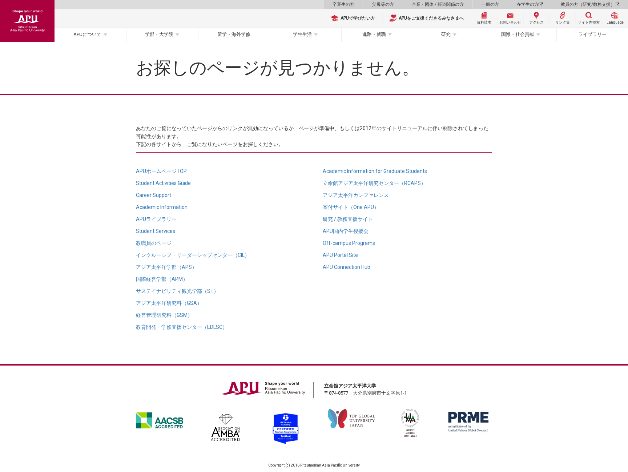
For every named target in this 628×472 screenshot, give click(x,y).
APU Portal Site (340, 255)
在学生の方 (528, 4)
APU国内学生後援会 (346, 231)
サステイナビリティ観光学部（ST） (177, 291)
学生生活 (302, 34)
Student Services (155, 231)
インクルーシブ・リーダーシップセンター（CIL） (193, 255)
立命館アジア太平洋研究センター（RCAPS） (374, 183)
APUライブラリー (156, 219)
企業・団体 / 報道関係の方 (438, 4)
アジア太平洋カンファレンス (356, 195)
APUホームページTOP (161, 171)
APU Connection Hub (346, 267)
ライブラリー (592, 34)
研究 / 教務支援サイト (348, 219)
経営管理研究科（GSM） (164, 315)
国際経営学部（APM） (162, 279)
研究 (446, 34)
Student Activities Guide (163, 183)
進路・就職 (374, 34)
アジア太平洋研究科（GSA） (169, 303)
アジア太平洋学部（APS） (166, 267)
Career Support (153, 195)
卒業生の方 (343, 4)
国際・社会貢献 (517, 34)
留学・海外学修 (233, 34)
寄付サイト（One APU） (351, 207)
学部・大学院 (159, 34)
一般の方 (490, 4)
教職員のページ (154, 243)
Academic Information (162, 207)
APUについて (87, 34)
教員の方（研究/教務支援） (588, 4)
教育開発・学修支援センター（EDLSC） (182, 327)
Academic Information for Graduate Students (375, 171)
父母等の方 (383, 4)
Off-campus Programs (349, 243)
